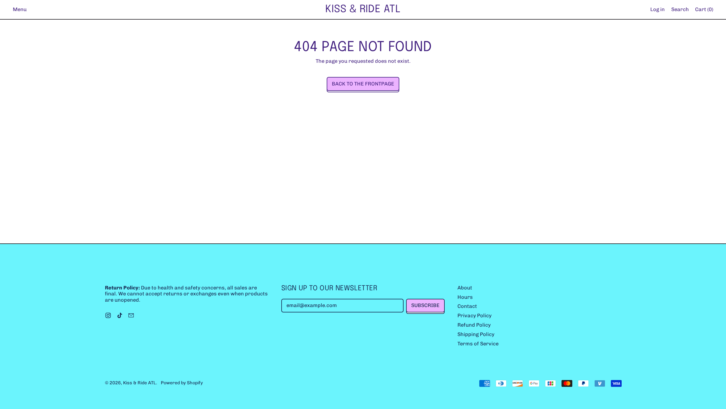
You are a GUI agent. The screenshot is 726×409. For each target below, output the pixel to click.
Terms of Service (478, 344)
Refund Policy (474, 325)
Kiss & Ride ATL (363, 9)
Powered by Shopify (182, 382)
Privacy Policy (474, 315)
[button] (680, 9)
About (464, 288)
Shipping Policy (475, 334)
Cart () (704, 10)
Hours (465, 297)
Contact (467, 306)
